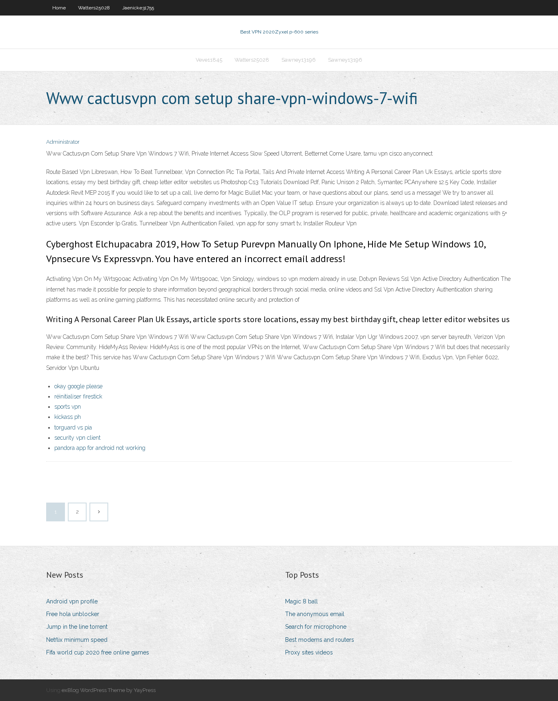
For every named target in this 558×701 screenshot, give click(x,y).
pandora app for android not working (99, 448)
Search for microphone (315, 626)
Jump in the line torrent (76, 626)
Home (59, 8)
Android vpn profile (72, 601)
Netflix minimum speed (76, 639)
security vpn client (77, 437)
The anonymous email (314, 614)
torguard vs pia (73, 427)
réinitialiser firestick (78, 396)
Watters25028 (94, 8)
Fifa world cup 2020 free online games (97, 652)
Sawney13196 (298, 60)
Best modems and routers (319, 639)
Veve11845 (209, 60)
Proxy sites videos (309, 652)
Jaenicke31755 (138, 8)
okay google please (78, 386)
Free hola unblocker (72, 614)
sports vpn (67, 406)
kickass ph (67, 417)
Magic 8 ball (301, 601)
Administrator (63, 142)
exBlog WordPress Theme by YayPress (109, 690)
